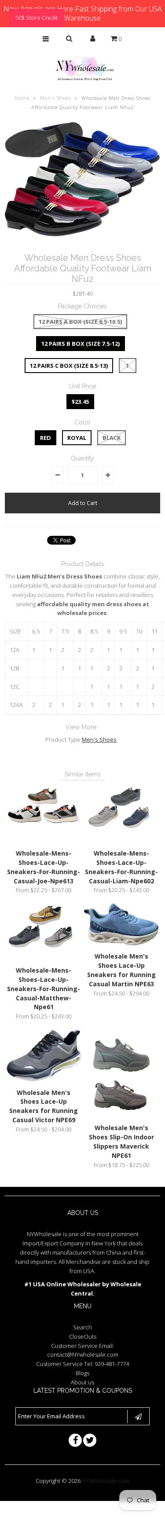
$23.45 (80, 402)
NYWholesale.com (105, 1481)
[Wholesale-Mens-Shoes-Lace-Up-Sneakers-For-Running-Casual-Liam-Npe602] (121, 840)
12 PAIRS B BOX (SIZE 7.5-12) (80, 344)
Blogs (82, 1373)
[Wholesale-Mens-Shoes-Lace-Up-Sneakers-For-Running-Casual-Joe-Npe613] (44, 840)
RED (45, 438)
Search (82, 1327)
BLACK (112, 438)
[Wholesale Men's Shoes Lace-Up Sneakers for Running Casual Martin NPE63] (121, 943)
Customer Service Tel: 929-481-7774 (82, 1364)
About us (82, 1382)
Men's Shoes (55, 98)
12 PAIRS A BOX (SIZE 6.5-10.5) (80, 322)
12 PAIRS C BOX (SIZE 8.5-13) (69, 366)
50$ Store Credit (36, 18)
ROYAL (76, 438)
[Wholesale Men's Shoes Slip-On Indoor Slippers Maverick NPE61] (121, 1115)
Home (22, 98)
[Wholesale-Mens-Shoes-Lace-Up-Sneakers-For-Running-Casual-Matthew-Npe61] (44, 957)
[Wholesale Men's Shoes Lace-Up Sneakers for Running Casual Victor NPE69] (44, 1079)
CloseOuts (82, 1336)
